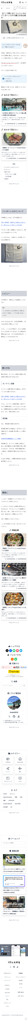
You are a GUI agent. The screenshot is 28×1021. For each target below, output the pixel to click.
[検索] (24, 685)
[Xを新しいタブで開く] (9, 716)
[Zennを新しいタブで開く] (18, 716)
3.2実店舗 (8, 176)
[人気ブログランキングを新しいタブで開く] (16, 667)
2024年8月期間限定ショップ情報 (11, 438)
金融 (4, 800)
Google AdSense (7, 803)
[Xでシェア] (7, 650)
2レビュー (7, 169)
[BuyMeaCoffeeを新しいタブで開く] (14, 671)
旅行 (7, 999)
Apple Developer (7, 797)
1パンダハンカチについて (11, 167)
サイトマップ (7, 980)
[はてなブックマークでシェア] (20, 650)
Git (11, 807)
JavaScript (11, 800)
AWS (21, 797)
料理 (16, 797)
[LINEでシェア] (14, 650)
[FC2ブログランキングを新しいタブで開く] (23, 667)
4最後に (6, 179)
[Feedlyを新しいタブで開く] (15, 659)
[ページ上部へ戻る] (25, 1018)
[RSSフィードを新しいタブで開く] (12, 659)
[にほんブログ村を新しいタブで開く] (6, 667)
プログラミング (7, 1003)
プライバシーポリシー (21, 977)
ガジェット (12, 793)
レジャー (7, 996)
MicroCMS (17, 803)
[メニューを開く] (26, 2)
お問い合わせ (21, 996)
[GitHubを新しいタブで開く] (14, 716)
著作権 (20, 984)
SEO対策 (5, 807)
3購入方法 (7, 172)
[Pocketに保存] (17, 650)
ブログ (7, 1006)
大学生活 (8, 8)
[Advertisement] (14, 195)
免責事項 (21, 980)
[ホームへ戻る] (14, 962)
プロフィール (7, 977)
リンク (20, 987)
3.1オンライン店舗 (10, 174)
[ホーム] (1, 8)
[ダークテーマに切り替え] (23, 2)
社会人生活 (7, 992)
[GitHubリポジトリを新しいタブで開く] (20, 2)
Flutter (5, 793)
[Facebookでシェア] (10, 650)
